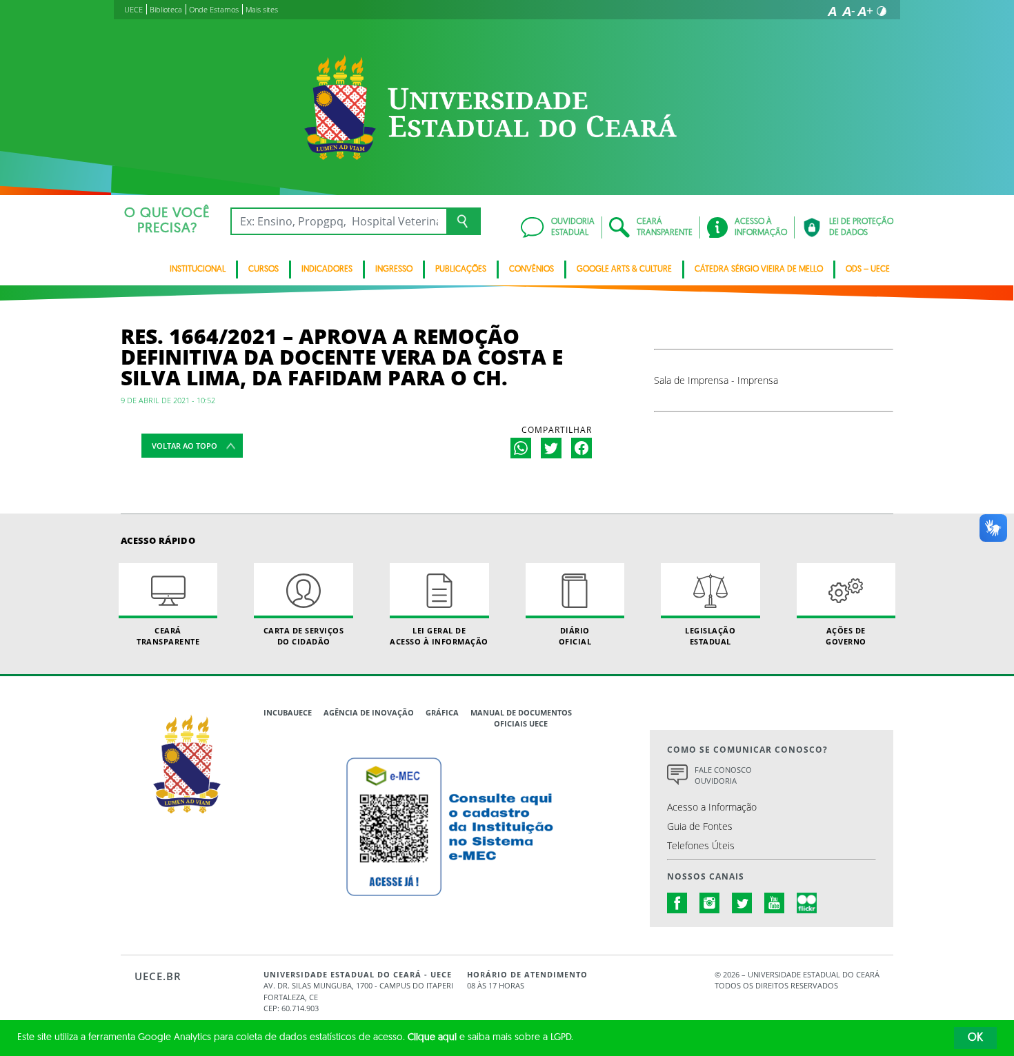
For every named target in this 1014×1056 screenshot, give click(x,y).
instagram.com (709, 903)
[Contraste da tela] (881, 11)
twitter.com (742, 903)
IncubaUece (288, 712)
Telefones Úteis (701, 845)
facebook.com (677, 903)
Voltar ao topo (184, 445)
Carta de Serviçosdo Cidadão (304, 635)
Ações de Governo (846, 635)
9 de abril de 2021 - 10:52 (168, 400)
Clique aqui (432, 1038)
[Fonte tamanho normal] (832, 11)
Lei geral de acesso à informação (439, 635)
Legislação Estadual (710, 635)
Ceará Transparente (168, 635)
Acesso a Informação (712, 806)
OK (975, 1038)
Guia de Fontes (700, 826)
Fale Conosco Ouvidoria (723, 775)
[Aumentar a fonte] (865, 11)
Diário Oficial (575, 635)
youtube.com (774, 903)
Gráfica (442, 712)
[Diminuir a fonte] (848, 11)
